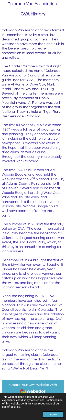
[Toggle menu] (62, 4)
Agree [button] (53, 414)
